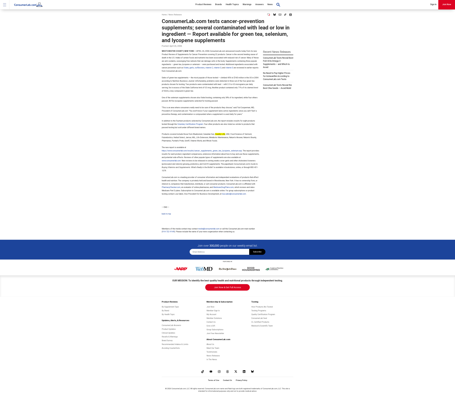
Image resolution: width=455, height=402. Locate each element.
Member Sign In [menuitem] (213, 310)
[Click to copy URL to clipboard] (285, 14)
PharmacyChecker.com (171, 187)
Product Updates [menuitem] (169, 329)
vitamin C (209, 68)
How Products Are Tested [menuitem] (262, 307)
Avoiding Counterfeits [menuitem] (171, 348)
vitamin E (229, 68)
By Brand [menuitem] (165, 310)
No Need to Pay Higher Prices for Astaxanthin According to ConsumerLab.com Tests (276, 76)
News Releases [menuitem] (213, 356)
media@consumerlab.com (208, 229)
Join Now (446, 4)
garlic (191, 68)
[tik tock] (202, 371)
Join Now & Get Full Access (227, 287)
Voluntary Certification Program (190, 124)
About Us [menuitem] (210, 344)
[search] (278, 4)
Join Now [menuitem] (210, 307)
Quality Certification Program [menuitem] (263, 314)
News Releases (175, 15)
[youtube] (211, 371)
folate (186, 68)
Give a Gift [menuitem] (211, 326)
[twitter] (235, 371)
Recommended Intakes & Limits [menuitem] (175, 344)
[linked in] (244, 371)
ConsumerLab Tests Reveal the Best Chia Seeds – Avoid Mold (277, 86)
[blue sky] (252, 371)
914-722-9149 (168, 231)
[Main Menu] (4, 4)
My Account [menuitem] (211, 314)
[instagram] (219, 371)
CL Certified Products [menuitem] (260, 322)
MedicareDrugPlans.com (223, 187)
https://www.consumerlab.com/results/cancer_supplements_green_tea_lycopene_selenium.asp (202, 151)
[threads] (227, 371)
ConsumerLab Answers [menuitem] (171, 325)
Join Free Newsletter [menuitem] (215, 333)
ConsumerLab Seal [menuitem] (259, 318)
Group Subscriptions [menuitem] (215, 329)
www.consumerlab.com (171, 161)
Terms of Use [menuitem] (213, 380)
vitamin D (217, 68)
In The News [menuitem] (212, 359)
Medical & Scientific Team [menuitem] (262, 326)
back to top (166, 214)
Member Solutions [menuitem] (214, 318)
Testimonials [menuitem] (212, 352)
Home (164, 15)
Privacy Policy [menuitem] (241, 380)
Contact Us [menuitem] (211, 322)
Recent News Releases (277, 51)
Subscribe (257, 252)
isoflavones (200, 68)
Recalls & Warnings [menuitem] (170, 337)
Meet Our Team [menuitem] (213, 348)
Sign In (433, 4)
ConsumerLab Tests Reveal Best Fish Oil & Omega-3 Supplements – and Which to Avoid (278, 62)
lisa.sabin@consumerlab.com (234, 194)
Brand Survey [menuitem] (167, 340)
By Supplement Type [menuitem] (170, 307)
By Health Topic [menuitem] (168, 314)
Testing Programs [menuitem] (258, 310)
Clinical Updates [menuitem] (168, 333)
